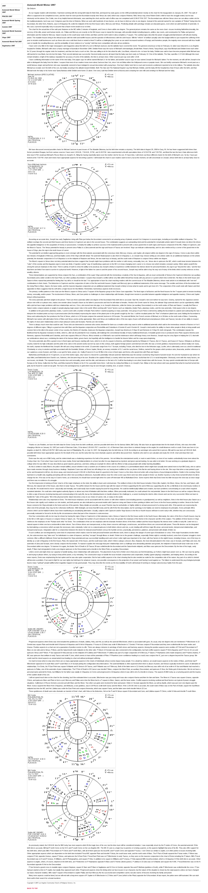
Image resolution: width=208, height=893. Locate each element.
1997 (4, 6)
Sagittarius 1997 (8, 46)
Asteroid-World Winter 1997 (11, 11)
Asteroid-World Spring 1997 (11, 22)
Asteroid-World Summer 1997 (11, 32)
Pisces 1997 (7, 16)
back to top (32, 888)
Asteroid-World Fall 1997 (12, 41)
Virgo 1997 (6, 37)
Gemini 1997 (7, 27)
